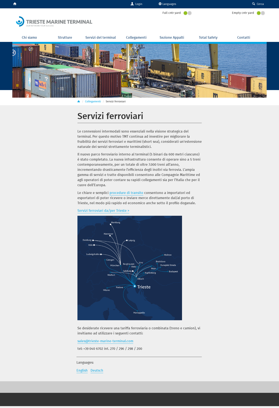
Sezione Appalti (172, 37)
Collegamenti (136, 37)
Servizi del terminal (101, 37)
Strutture (65, 37)
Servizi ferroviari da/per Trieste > (103, 210)
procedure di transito (126, 192)
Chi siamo (30, 37)
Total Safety (208, 37)
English (82, 370)
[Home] (54, 20)
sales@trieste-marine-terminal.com (105, 341)
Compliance (128, 398)
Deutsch (97, 370)
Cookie (144, 398)
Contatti (243, 37)
